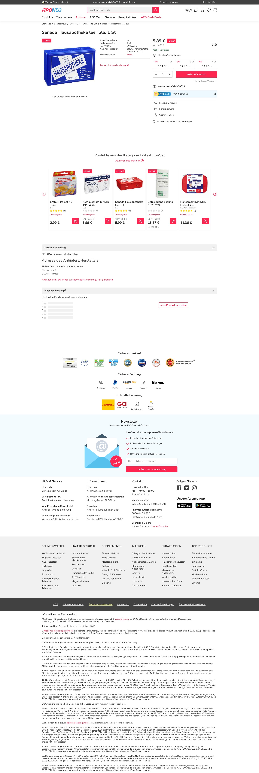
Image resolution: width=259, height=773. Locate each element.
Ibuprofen (47, 570)
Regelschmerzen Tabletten (50, 580)
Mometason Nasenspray (138, 567)
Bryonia (196, 583)
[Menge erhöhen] (169, 74)
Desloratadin (139, 585)
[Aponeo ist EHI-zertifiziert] (85, 362)
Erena (129, 54)
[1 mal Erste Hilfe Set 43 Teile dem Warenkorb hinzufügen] (75, 221)
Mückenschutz (199, 574)
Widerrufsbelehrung (73, 604)
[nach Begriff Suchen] (155, 10)
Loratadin (137, 581)
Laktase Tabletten (111, 578)
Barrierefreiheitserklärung (192, 604)
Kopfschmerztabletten (53, 553)
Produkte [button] (47, 17)
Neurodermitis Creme (203, 557)
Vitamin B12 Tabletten (114, 570)
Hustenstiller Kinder (172, 581)
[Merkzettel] (208, 10)
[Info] (214, 94)
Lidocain (76, 585)
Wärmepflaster (80, 553)
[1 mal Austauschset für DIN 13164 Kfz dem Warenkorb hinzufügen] (108, 221)
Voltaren (76, 568)
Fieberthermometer (202, 553)
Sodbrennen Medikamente (79, 559)
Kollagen (106, 566)
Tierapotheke (64, 17)
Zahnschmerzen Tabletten (50, 587)
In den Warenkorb (196, 74)
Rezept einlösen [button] (128, 17)
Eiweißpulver (109, 557)
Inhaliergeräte (169, 577)
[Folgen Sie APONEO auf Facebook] (179, 487)
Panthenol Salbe (200, 578)
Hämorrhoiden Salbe (83, 573)
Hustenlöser (168, 557)
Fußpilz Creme (199, 570)
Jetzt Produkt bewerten (173, 305)
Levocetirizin (138, 577)
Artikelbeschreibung (55, 247)
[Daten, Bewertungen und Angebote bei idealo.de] (142, 363)
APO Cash (95, 17)
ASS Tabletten (49, 562)
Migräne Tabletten (51, 557)
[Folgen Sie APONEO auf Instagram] (194, 487)
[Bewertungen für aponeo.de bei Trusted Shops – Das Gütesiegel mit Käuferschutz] (70, 363)
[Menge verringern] (155, 74)
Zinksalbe (197, 562)
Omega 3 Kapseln (111, 574)
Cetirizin (136, 573)
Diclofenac (47, 566)
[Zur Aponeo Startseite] (51, 10)
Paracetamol (48, 574)
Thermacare (78, 564)
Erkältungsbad (169, 566)
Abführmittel (79, 577)
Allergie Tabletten (141, 557)
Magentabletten (80, 581)
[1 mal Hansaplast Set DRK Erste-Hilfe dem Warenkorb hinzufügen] (205, 221)
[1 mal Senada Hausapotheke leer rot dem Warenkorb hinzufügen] (140, 221)
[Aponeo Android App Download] (203, 505)
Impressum (123, 604)
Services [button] (110, 17)
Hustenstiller (169, 553)
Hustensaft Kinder (171, 585)
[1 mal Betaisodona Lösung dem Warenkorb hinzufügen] (173, 221)
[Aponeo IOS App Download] (184, 505)
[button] (81, 17)
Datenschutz (140, 604)
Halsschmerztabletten (173, 562)
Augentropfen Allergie (144, 562)
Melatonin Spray (110, 562)
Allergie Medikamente (143, 553)
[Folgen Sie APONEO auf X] (186, 487)
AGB (55, 604)
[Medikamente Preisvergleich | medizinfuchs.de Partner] (156, 363)
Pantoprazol (198, 566)
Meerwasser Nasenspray (168, 572)
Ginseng (106, 583)
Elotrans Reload (110, 553)
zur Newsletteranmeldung (151, 469)
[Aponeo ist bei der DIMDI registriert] (99, 363)
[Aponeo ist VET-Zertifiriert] (113, 363)
